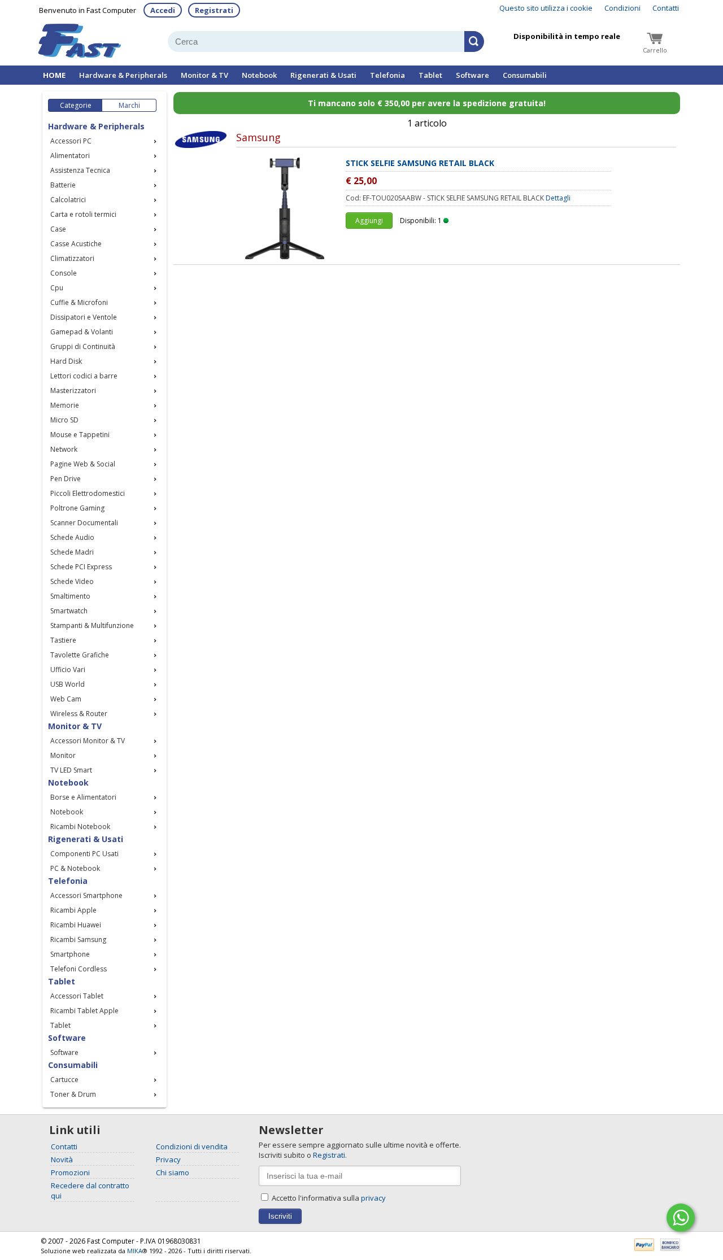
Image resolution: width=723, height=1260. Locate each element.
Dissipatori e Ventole (83, 317)
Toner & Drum (73, 1094)
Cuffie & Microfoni (79, 302)
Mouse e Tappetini (80, 434)
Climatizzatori (72, 258)
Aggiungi (369, 220)
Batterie (63, 185)
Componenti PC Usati (84, 853)
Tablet (430, 75)
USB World (67, 684)
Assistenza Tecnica (80, 170)
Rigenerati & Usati (323, 75)
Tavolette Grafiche (79, 655)
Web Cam (65, 699)
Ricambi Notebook (80, 826)
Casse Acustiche (76, 243)
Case (58, 229)
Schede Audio (72, 537)
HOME (54, 75)
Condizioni (622, 8)
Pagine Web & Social (82, 464)
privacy (373, 1198)
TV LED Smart (71, 770)
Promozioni (70, 1172)
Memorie (64, 405)
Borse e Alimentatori (83, 797)
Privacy (168, 1159)
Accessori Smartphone (86, 895)
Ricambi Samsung (78, 939)
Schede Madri (72, 552)
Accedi (162, 10)
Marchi (129, 105)
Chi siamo (172, 1172)
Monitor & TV (204, 75)
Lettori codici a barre (83, 376)
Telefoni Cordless (78, 969)
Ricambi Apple (73, 910)
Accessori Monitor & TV (87, 740)
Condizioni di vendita (192, 1146)
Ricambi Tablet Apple (84, 1010)
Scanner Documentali (84, 522)
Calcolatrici (68, 199)
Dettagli (558, 198)
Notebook (259, 75)
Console (63, 273)
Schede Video (72, 581)
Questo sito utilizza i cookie (546, 8)
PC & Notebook (75, 868)
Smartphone (70, 954)
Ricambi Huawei (75, 925)
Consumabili (525, 75)
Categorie (76, 105)
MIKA (134, 1250)
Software (472, 75)
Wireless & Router (78, 713)
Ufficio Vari (67, 669)
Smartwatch (69, 611)
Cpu (56, 288)
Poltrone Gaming (77, 508)
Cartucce (64, 1079)
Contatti (665, 8)
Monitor (63, 755)
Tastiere (63, 640)
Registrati (214, 10)
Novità (62, 1159)
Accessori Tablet (76, 996)
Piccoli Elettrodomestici (87, 493)
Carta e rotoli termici (83, 214)
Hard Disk (66, 361)
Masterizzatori (73, 390)
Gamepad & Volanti (81, 332)
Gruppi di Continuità (82, 346)
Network (63, 449)
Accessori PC (71, 141)
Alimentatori (70, 155)
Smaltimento (70, 596)
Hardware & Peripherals (123, 75)
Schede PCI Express (81, 567)
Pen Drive (65, 478)
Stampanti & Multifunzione (92, 625)
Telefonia (387, 75)
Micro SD (64, 420)
